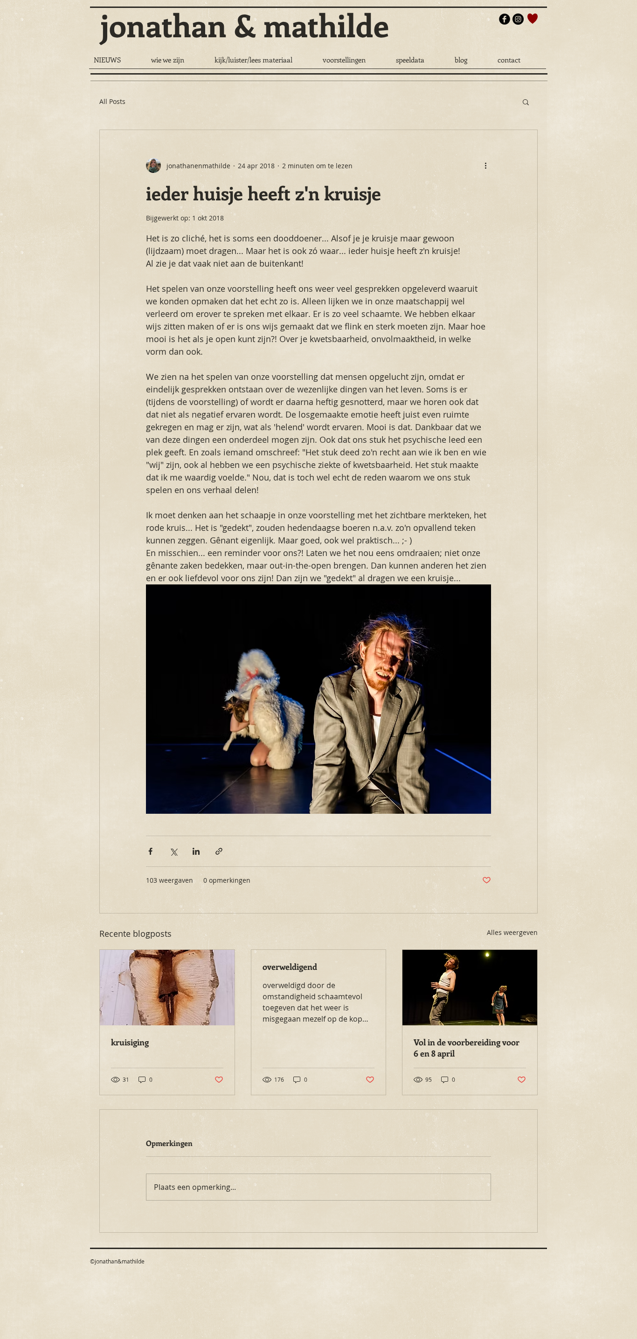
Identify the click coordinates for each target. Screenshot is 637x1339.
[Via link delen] (219, 851)
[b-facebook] (504, 19)
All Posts (112, 101)
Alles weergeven (512, 932)
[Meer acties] (485, 165)
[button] (525, 101)
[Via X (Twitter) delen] (173, 851)
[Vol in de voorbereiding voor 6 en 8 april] (469, 987)
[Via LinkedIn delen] (196, 851)
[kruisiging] (167, 987)
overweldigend (290, 966)
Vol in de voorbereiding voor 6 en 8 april (466, 1048)
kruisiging (130, 1042)
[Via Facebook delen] (150, 851)
